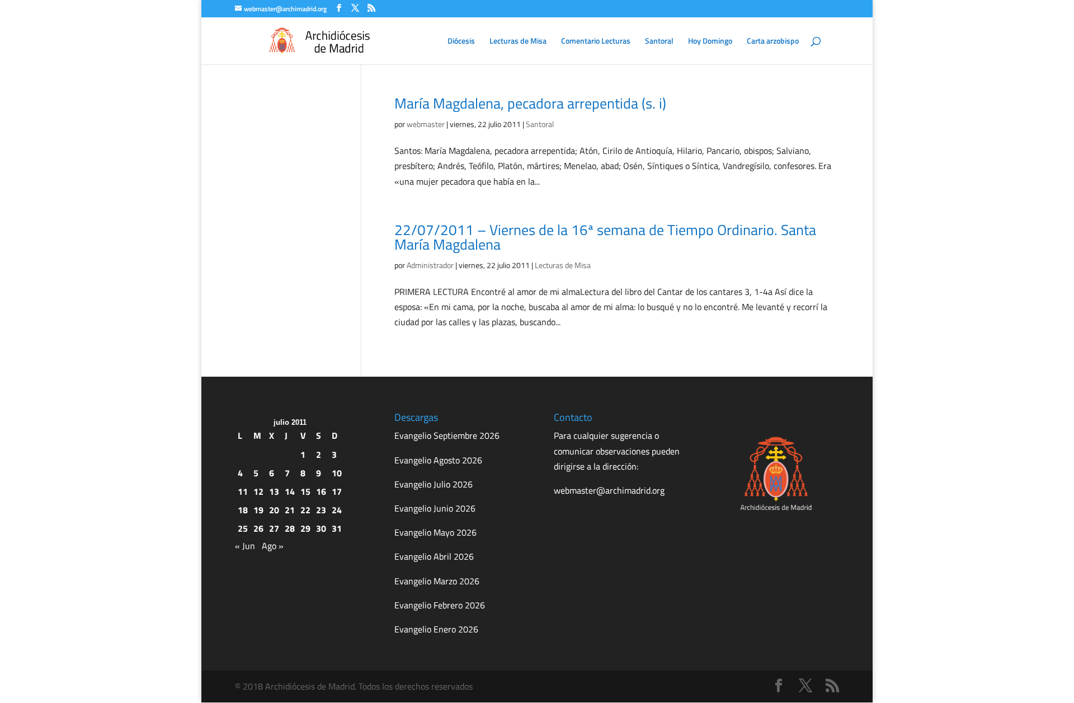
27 (274, 528)
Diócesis (461, 41)
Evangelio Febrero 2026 (439, 605)
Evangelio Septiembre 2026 (447, 435)
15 (305, 491)
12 (258, 491)
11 (243, 491)
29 (305, 528)
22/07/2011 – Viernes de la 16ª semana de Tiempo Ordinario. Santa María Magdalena (605, 237)
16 (321, 491)
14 (290, 491)
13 (274, 491)
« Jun (245, 545)
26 (258, 528)
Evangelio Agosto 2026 (438, 460)
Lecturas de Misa (518, 41)
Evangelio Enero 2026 (436, 629)
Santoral (659, 41)
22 (305, 510)
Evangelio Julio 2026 (433, 484)
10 (337, 473)
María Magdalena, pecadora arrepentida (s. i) (530, 103)
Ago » (273, 545)
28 (290, 528)
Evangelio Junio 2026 (434, 508)
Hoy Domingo (710, 41)
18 (243, 510)
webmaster (426, 124)
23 (321, 510)
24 (337, 510)
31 (337, 528)
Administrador (430, 265)
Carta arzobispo (773, 41)
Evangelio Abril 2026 (434, 556)
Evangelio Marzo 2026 (436, 581)
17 (337, 491)
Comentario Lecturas (595, 41)
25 (243, 528)
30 (321, 528)
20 (274, 510)
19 (258, 510)
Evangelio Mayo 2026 (435, 532)
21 (290, 510)
